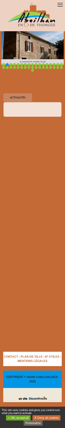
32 (54, 67)
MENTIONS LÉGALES (32, 360)
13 (47, 64)
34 (61, 67)
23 (21, 67)
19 (7, 67)
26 (32, 67)
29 (43, 67)
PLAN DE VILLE (32, 356)
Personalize (33, 423)
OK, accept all (19, 417)
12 (43, 64)
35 (32, 70)
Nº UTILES (52, 356)
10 (36, 64)
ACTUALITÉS (17, 98)
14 (50, 64)
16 (57, 64)
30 (47, 67)
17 (61, 64)
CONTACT (11, 356)
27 (36, 67)
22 (18, 67)
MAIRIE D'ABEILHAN (38, 377)
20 (10, 67)
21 (14, 67)
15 (54, 64)
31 (50, 67)
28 (39, 67)
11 (39, 64)
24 (25, 67)
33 (57, 67)
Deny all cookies (48, 417)
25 (28, 67)
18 (3, 67)
